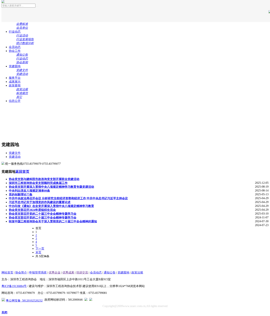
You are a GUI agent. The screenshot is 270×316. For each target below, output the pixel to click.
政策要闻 (15, 85)
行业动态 (15, 31)
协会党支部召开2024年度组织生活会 (32, 209)
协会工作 (15, 50)
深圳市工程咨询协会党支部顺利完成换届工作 (38, 182)
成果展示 (15, 81)
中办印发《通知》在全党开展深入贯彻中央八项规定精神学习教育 (51, 206)
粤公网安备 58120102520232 (24, 300)
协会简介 (21, 272)
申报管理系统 (38, 272)
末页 (38, 252)
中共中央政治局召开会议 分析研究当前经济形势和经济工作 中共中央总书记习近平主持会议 (68, 198)
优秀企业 (54, 272)
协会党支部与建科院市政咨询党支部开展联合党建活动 (44, 179)
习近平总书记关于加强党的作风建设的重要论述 (40, 202)
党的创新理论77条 (20, 194)
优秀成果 (68, 272)
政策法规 (137, 272)
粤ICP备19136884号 (14, 286)
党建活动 (15, 156)
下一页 (39, 248)
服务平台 (15, 77)
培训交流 (82, 272)
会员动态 (15, 47)
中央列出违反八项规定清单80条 (29, 190)
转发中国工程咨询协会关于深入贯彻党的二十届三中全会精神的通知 (53, 221)
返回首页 (22, 171)
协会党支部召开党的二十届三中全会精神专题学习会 (42, 213)
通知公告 (110, 272)
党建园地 (15, 66)
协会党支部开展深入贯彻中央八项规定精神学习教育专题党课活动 (51, 186)
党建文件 (15, 152)
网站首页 (7, 272)
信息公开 (15, 100)
